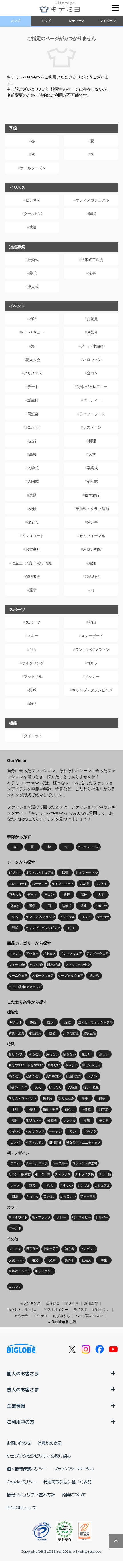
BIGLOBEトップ (21, 1507)
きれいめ (32, 1196)
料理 (92, 441)
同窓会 (33, 414)
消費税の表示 (50, 1443)
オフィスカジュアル (92, 200)
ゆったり (55, 1087)
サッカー (92, 676)
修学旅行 (92, 495)
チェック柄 (63, 1174)
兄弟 (52, 1260)
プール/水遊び (92, 346)
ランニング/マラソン (92, 649)
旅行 (33, 441)
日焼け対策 (74, 1076)
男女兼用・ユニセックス (83, 1142)
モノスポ (80, 1310)
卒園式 (92, 481)
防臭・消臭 (16, 1033)
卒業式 (92, 468)
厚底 (87, 1120)
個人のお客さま (23, 1373)
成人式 (33, 286)
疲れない (69, 1054)
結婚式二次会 (92, 259)
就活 (33, 227)
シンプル (84, 1185)
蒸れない (52, 1054)
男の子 (69, 1260)
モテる (103, 1120)
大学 (92, 454)
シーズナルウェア (70, 975)
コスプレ (15, 1286)
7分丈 (87, 1109)
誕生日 (33, 400)
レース (15, 1185)
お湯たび (91, 1303)
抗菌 (52, 1033)
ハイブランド (35, 1131)
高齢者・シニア (20, 1271)
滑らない (35, 1054)
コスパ (15, 1142)
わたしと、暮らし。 (23, 1310)
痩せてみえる (91, 1065)
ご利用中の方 (20, 1421)
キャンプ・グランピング (92, 690)
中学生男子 (51, 1249)
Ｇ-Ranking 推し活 (61, 1322)
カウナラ (21, 1316)
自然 (15, 1196)
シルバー (102, 1217)
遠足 (33, 495)
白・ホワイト (18, 1217)
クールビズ (33, 214)
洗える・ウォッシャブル (95, 1022)
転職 (92, 214)
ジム (33, 649)
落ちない (54, 1065)
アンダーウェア (97, 953)
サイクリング (33, 663)
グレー (61, 1217)
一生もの (55, 1131)
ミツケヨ (40, 1316)
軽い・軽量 (91, 1087)
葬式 (33, 273)
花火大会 (32, 359)
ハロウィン (92, 359)
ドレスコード (33, 536)
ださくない (33, 1076)
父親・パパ (16, 1260)
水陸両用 (35, 1033)
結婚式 (33, 259)
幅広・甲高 (51, 1109)
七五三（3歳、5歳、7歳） (33, 563)
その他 (94, 975)
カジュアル (102, 1185)
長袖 (32, 1109)
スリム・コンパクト (23, 1098)
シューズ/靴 (17, 964)
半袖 (15, 1109)
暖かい (86, 1054)
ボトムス (49, 953)
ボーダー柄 (43, 1174)
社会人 (86, 1260)
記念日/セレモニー (92, 387)
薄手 (102, 1098)
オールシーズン (33, 168)
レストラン (92, 427)
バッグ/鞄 (36, 964)
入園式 (33, 481)
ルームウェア (18, 975)
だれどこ (52, 1303)
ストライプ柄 (84, 1174)
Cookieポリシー (22, 1482)
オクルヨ (72, 1303)
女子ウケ (15, 1131)
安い (73, 1131)
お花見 (92, 319)
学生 (104, 1260)
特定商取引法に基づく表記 (67, 1482)
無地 (49, 1185)
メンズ (15, 20)
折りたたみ (66, 1098)
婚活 (92, 563)
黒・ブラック (41, 1217)
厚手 (85, 1098)
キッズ (46, 20)
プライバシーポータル (74, 1469)
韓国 (15, 1120)
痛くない (15, 1076)
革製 (32, 1185)
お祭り (92, 332)
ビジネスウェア (71, 953)
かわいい (66, 1185)
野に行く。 (101, 1310)
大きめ (92, 1076)
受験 (33, 509)
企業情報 (16, 1405)
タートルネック (37, 1163)
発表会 (33, 522)
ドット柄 (104, 1174)
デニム (15, 1163)
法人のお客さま (23, 1389)
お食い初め (92, 549)
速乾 (67, 1022)
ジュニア (15, 1249)
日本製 (103, 1109)
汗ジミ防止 (71, 1033)
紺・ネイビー (81, 1217)
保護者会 (32, 576)
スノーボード (92, 636)
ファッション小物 (77, 964)
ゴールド (15, 1228)
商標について (74, 1494)
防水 (50, 1022)
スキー (33, 636)
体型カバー (33, 1120)
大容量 (72, 1087)
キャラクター (44, 1271)
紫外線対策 (53, 1076)
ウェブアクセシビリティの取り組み (39, 1456)
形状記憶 (89, 1033)
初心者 (69, 1249)
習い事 (92, 522)
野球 (33, 690)
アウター (32, 953)
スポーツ (32, 622)
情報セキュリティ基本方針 (31, 1494)
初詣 (33, 319)
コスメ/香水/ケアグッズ (25, 987)
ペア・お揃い (35, 1142)
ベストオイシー (56, 1310)
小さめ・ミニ (18, 1087)
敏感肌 (52, 1120)
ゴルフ (92, 663)
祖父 (35, 1260)
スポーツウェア (43, 975)
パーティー (92, 400)
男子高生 (32, 1249)
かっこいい (68, 1196)
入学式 (33, 468)
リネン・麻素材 (20, 1174)
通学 (33, 590)
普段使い (49, 1196)
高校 (33, 454)
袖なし (69, 1109)
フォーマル (88, 1196)
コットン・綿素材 (84, 1163)
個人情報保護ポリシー (27, 1469)
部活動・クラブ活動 (92, 509)
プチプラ (90, 1131)
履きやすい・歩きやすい (26, 1065)
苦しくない (16, 1054)
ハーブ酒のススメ (89, 1316)
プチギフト (88, 1249)
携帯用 (47, 1098)
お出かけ (32, 427)
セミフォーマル (92, 536)
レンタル (69, 1120)
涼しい (103, 1054)
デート (33, 387)
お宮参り (32, 549)
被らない (71, 1065)
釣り (33, 703)
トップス (15, 953)
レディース (77, 20)
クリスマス (33, 373)
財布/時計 (54, 964)
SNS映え (55, 1142)
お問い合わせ (19, 1443)
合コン (92, 373)
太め (38, 1087)
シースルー (60, 1163)
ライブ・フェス (92, 414)
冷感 (33, 1022)
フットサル (33, 676)
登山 (92, 622)
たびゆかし (61, 1316)
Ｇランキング (30, 1303)
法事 (92, 273)
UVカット (15, 1022)
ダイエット (33, 736)
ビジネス (32, 200)
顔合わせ (92, 576)
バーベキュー (33, 332)
